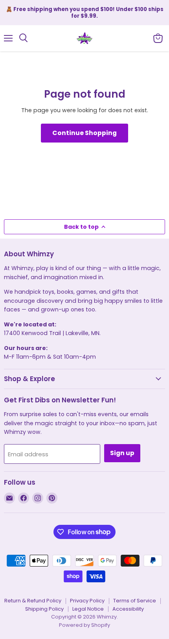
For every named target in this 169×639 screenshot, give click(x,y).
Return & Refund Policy (32, 600)
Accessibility (128, 609)
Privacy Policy (87, 600)
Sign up (122, 452)
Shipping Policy (44, 609)
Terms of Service (134, 600)
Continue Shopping (84, 132)
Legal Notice (88, 609)
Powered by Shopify (84, 625)
